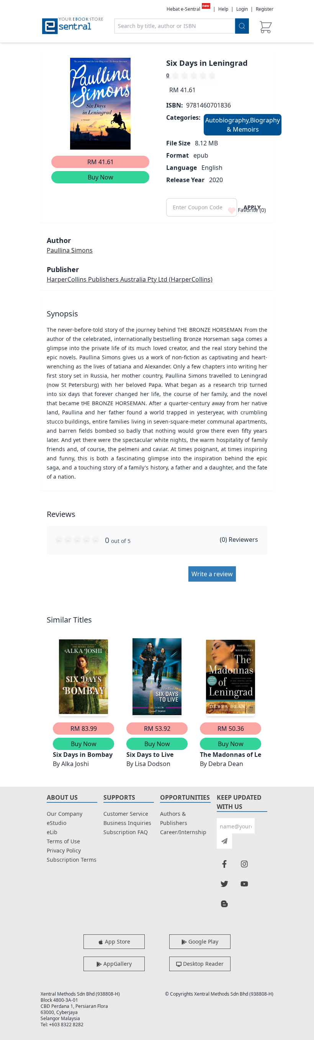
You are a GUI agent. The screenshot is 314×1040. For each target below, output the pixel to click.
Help (223, 9)
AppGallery (117, 963)
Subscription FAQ (125, 832)
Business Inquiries (127, 822)
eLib (52, 832)
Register (264, 9)
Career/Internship (183, 832)
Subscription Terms (71, 859)
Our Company (64, 813)
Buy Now (100, 177)
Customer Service (125, 813)
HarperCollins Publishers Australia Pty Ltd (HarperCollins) (130, 279)
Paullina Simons (70, 250)
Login (242, 9)
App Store (116, 941)
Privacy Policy (64, 850)
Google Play (202, 941)
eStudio (56, 822)
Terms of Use (63, 841)
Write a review (212, 574)
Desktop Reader (203, 963)
